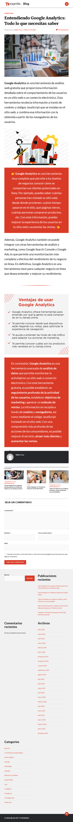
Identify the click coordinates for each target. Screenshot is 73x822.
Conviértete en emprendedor (13, 753)
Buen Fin (7, 748)
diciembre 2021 (43, 733)
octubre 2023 (42, 666)
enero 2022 (41, 729)
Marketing (7, 766)
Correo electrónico (45, 533)
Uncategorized (9, 798)
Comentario (9, 510)
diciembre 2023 (43, 657)
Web (6, 543)
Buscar (6, 575)
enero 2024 (41, 652)
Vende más (9, 13)
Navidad (7, 771)
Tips (5, 784)
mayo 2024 (41, 634)
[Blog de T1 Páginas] (17, 4)
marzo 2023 (42, 697)
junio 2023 (41, 684)
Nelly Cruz (18, 30)
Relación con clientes (11, 775)
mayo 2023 (41, 688)
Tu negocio (8, 789)
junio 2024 (41, 629)
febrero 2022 (42, 724)
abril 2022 (41, 715)
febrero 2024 (42, 647)
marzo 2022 (42, 720)
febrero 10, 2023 (30, 30)
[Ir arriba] (67, 814)
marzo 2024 (42, 643)
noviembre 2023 (43, 661)
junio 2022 (41, 706)
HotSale (7, 762)
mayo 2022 (41, 711)
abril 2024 (41, 638)
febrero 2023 (42, 702)
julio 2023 (41, 679)
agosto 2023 (42, 674)
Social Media (8, 780)
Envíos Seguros (9, 757)
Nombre (7, 533)
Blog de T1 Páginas (20, 818)
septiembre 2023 (43, 670)
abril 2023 (41, 693)
